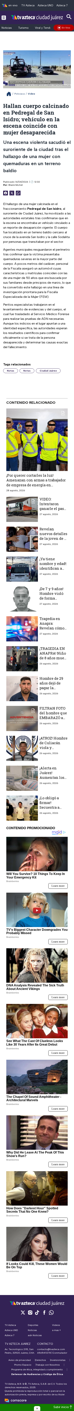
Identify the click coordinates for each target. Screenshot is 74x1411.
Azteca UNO (45, 5)
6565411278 (44, 1352)
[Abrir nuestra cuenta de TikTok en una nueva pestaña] (37, 1312)
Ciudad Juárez (48, 370)
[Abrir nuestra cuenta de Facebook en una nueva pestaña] (44, 1312)
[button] (37, 1408)
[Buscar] (69, 16)
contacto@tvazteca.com (51, 1349)
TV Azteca (28, 5)
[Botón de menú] (4, 17)
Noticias (7, 27)
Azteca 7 (62, 5)
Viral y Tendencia (46, 27)
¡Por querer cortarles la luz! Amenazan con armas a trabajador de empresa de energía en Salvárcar (36, 482)
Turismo (23, 27)
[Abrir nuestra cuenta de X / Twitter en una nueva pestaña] (23, 1312)
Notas (10, 370)
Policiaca (19, 93)
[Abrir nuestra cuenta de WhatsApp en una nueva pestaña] (51, 1312)
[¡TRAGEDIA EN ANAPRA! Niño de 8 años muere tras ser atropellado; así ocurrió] (22, 658)
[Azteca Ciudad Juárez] (37, 17)
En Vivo (66, 27)
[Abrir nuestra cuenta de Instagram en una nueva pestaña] (30, 1312)
